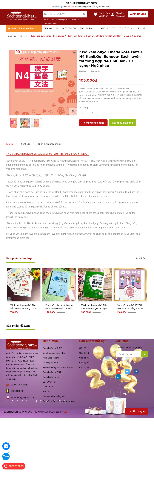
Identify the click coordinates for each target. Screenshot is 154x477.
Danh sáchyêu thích (104, 14)
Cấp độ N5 (84, 367)
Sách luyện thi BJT (52, 377)
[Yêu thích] (74, 53)
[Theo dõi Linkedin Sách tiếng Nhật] (118, 376)
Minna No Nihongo (52, 358)
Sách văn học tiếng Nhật (54, 396)
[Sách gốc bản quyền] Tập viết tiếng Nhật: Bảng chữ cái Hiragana (24, 307)
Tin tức (125, 28)
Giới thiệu (69, 28)
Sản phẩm (86, 28)
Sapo (66, 412)
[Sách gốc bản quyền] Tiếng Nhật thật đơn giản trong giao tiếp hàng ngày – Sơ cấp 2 (95, 307)
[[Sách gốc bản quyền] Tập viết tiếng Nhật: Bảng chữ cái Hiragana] (23, 284)
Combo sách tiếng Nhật (54, 353)
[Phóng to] (73, 111)
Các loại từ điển (50, 362)
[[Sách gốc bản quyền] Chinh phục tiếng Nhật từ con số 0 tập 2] (59, 284)
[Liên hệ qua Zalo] (6, 456)
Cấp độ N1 (84, 348)
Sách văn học (74, 19)
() (139, 14)
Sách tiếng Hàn (61, 19)
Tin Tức (46, 391)
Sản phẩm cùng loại (19, 258)
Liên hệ (141, 28)
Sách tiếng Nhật (48, 19)
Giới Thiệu (48, 386)
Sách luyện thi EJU (52, 372)
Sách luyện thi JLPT (52, 348)
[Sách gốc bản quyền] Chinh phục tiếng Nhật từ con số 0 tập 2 (59, 307)
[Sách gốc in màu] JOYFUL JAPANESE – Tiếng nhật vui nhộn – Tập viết (130, 307)
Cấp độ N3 (84, 358)
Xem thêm (141, 258)
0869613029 (17, 391)
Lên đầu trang (135, 411)
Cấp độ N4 (84, 362)
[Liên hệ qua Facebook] (6, 446)
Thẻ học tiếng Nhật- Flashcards (58, 367)
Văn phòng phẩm (51, 23)
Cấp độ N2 (84, 353)
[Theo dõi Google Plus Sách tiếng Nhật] (118, 371)
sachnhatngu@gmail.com (23, 397)
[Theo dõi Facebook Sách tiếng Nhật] (136, 371)
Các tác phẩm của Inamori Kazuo (59, 401)
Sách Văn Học (49, 382)
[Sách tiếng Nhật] (22, 344)
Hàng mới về (107, 28)
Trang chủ (51, 28)
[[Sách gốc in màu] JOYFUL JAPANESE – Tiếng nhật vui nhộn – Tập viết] (130, 284)
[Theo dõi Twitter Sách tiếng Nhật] (127, 371)
